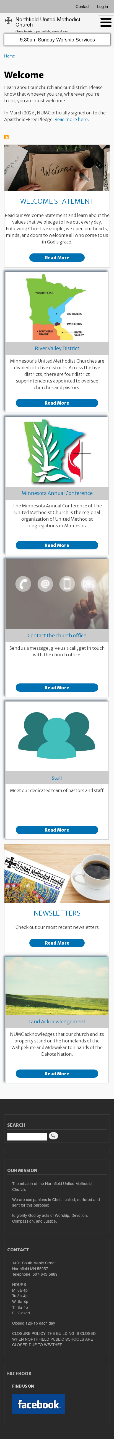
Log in (102, 6)
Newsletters (57, 913)
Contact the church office (57, 635)
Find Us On (23, 1386)
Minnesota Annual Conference (57, 493)
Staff (57, 778)
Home (9, 56)
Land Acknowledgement (57, 1021)
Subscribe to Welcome (6, 137)
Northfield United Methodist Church (47, 21)
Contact (82, 6)
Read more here (71, 119)
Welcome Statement (57, 201)
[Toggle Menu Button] (106, 22)
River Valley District (57, 348)
